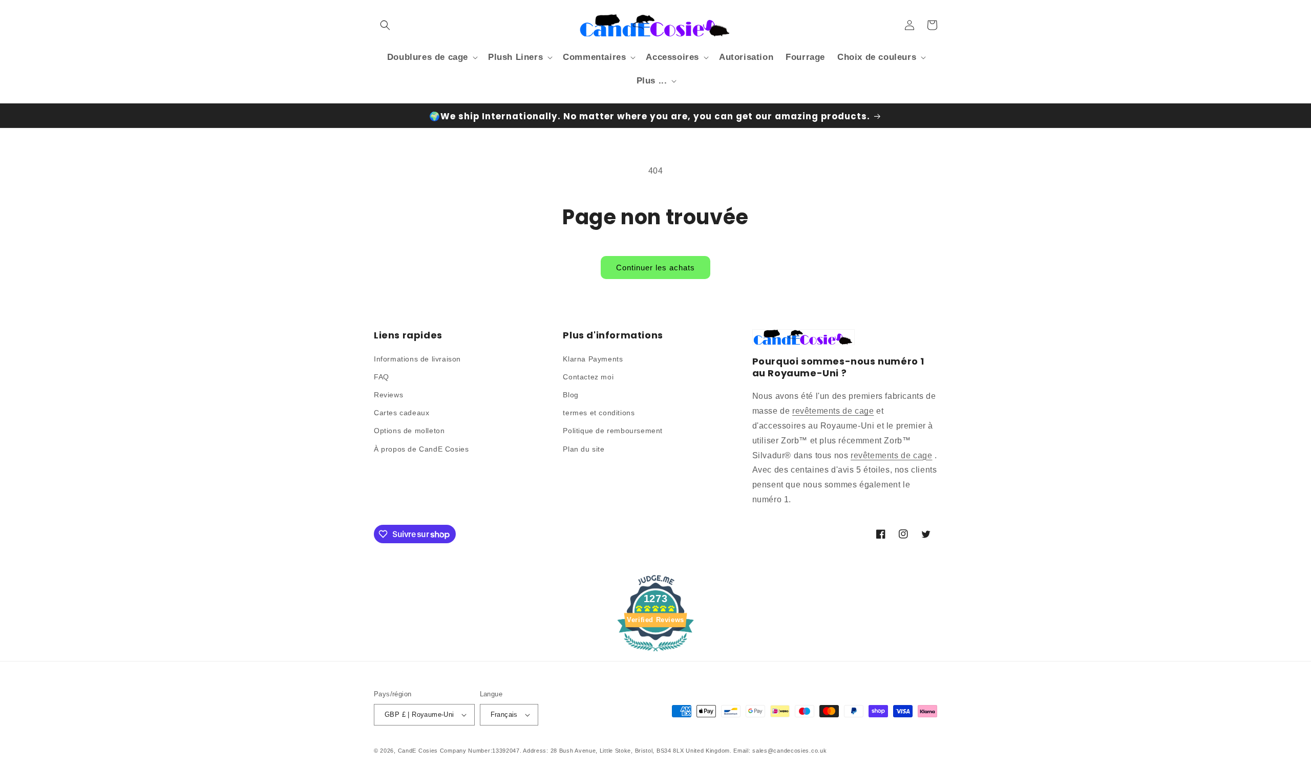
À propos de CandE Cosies (421, 449)
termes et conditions (599, 413)
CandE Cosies (418, 751)
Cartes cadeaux (401, 413)
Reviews (388, 395)
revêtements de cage (833, 411)
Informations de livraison (417, 359)
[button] (385, 25)
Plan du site (583, 449)
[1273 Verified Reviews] (655, 653)
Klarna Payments (593, 359)
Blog (570, 395)
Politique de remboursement (613, 430)
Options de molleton (409, 430)
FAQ (381, 377)
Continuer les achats (655, 267)
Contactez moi (588, 377)
